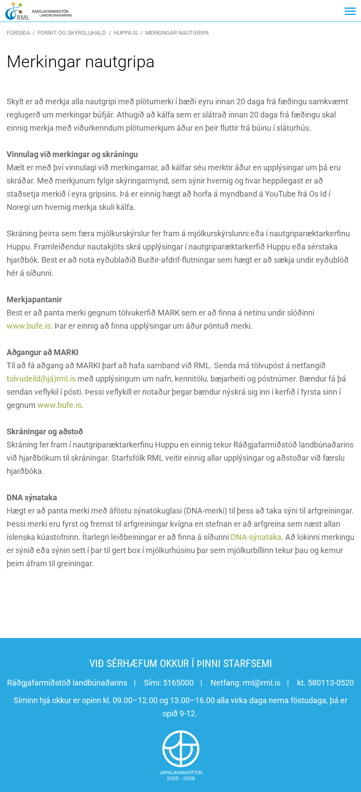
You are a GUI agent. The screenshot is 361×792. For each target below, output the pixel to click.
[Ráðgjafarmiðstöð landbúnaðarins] (38, 11)
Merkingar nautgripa (177, 32)
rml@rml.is (261, 682)
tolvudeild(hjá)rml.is (41, 378)
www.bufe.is (29, 325)
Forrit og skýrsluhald (71, 32)
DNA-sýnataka (256, 537)
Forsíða (18, 32)
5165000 (178, 682)
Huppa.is (126, 32)
